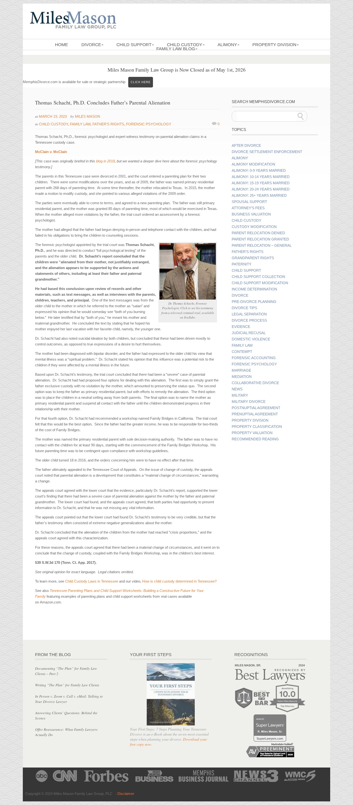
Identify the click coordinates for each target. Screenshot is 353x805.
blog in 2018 (105, 161)
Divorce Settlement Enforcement (267, 152)
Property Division (275, 44)
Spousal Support (249, 202)
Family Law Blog (176, 48)
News (237, 389)
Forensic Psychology (148, 124)
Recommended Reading (255, 439)
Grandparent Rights (253, 258)
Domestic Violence (251, 339)
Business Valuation (251, 214)
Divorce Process (249, 320)
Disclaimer (125, 794)
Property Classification (257, 427)
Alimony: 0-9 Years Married (259, 170)
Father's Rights (108, 124)
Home (61, 44)
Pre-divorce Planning (254, 302)
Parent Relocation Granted (260, 239)
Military (240, 395)
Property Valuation (252, 433)
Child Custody (186, 44)
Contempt (242, 352)
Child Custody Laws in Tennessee (91, 581)
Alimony (228, 44)
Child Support (135, 44)
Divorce (92, 44)
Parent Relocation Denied (258, 233)
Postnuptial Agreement (256, 408)
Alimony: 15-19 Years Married (261, 183)
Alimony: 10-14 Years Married (261, 177)
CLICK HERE (141, 82)
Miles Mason (87, 116)
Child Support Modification (260, 283)
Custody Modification (254, 227)
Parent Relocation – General (262, 245)
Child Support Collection (258, 277)
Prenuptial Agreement (255, 414)
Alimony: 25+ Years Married (259, 195)
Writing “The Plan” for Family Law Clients (67, 684)
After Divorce (246, 145)
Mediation (242, 377)
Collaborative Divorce (255, 383)
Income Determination (254, 289)
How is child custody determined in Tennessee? (179, 581)
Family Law (80, 124)
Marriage (241, 370)
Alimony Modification (253, 164)
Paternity (241, 264)
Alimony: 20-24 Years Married (261, 189)
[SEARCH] (300, 116)
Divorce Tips (244, 308)
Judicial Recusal (249, 333)
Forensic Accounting (254, 358)
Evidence (241, 327)
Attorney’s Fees (248, 208)
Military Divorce (249, 402)
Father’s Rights (247, 252)
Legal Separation (249, 314)
